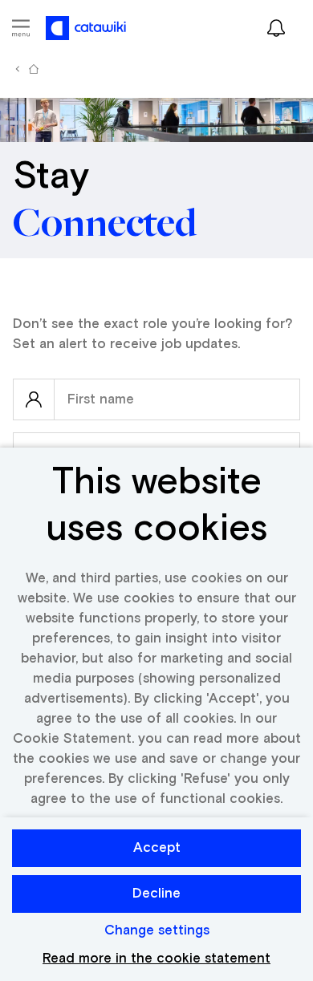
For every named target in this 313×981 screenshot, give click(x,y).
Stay (51, 177)
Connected (105, 224)
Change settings (156, 931)
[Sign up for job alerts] (276, 28)
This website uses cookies (156, 506)
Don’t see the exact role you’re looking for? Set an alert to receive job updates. (153, 334)
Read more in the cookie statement (156, 959)
